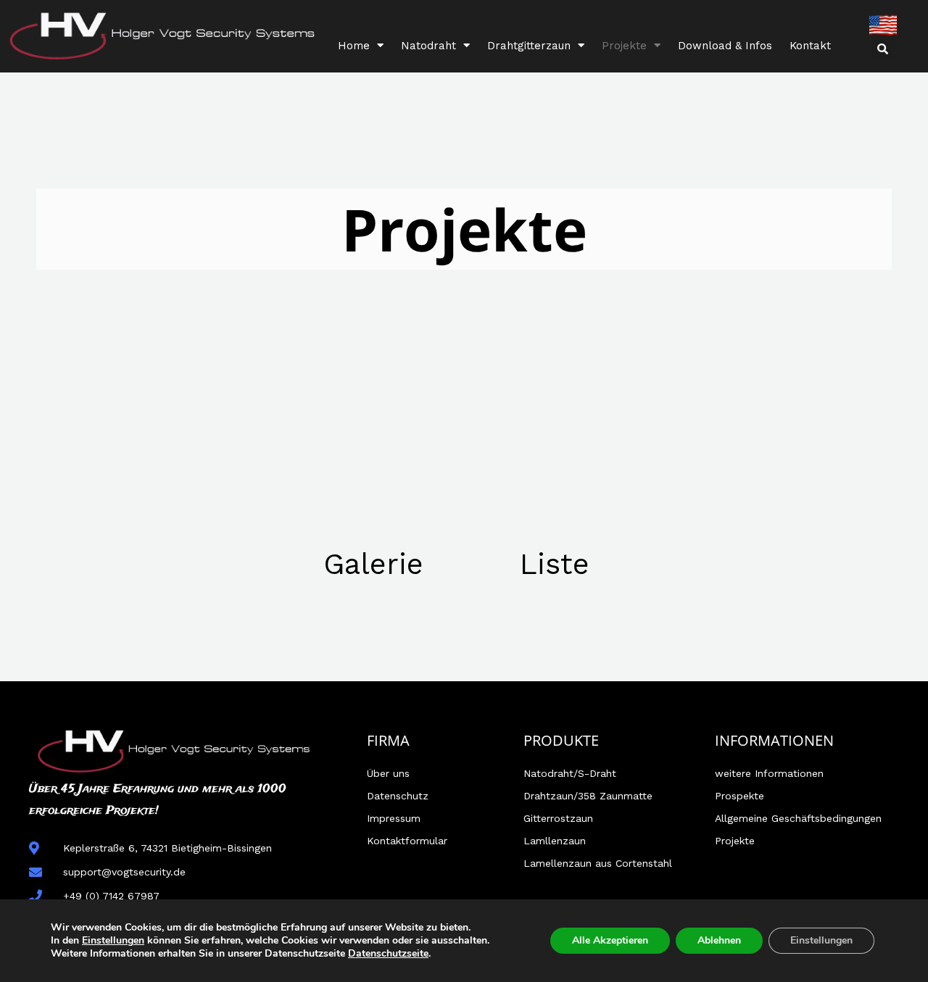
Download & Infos (725, 45)
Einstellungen (113, 940)
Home (354, 45)
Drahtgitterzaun (529, 45)
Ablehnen (719, 940)
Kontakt (810, 45)
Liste (554, 564)
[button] (883, 48)
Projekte (624, 45)
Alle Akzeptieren (610, 940)
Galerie (373, 564)
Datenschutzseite (388, 953)
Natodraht (428, 45)
